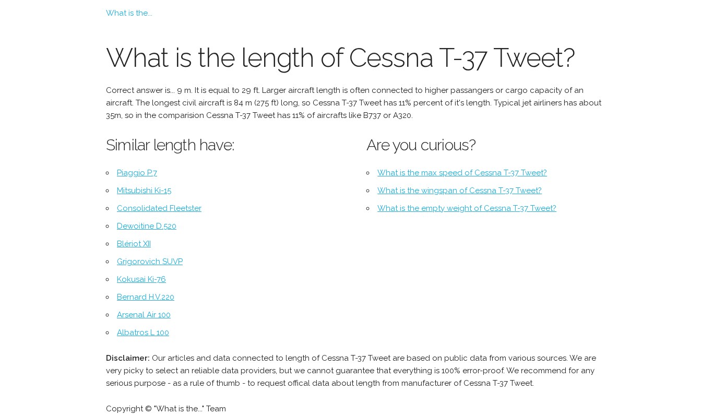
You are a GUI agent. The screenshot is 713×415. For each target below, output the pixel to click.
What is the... (129, 13)
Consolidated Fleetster (159, 208)
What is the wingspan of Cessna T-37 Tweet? (459, 190)
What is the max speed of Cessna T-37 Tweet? (462, 172)
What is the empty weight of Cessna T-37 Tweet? (466, 208)
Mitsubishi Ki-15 (144, 190)
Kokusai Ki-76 (141, 279)
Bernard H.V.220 (145, 297)
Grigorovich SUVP (150, 261)
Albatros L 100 (143, 332)
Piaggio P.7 (137, 172)
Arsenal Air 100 (144, 314)
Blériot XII (134, 243)
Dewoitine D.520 (146, 226)
